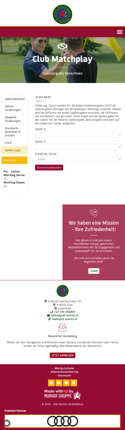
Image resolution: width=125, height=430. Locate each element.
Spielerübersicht (15, 99)
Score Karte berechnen (49, 167)
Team (93, 271)
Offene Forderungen (13, 108)
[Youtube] (58, 382)
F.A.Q (8, 143)
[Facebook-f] (51, 382)
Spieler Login (13, 150)
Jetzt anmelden (62, 355)
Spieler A (40, 129)
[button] (119, 31)
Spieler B (40, 141)
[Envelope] (66, 382)
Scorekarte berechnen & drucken (12, 131)
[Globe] (73, 382)
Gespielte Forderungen (13, 119)
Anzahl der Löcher (46, 153)
